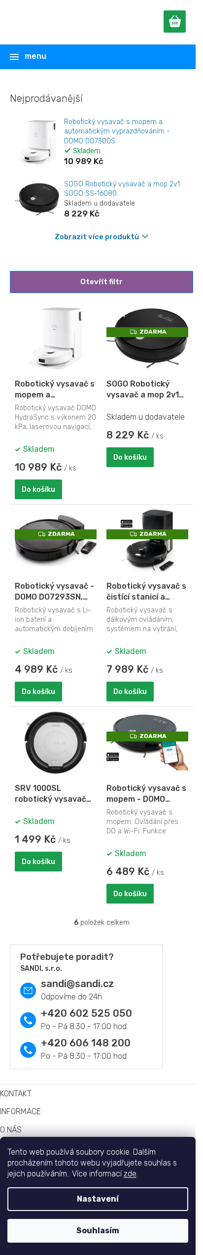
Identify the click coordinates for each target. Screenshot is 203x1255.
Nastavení (98, 1199)
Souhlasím (97, 1230)
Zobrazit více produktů (97, 236)
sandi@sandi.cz (77, 984)
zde (130, 1173)
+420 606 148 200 (86, 1043)
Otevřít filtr (101, 281)
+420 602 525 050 (86, 1013)
